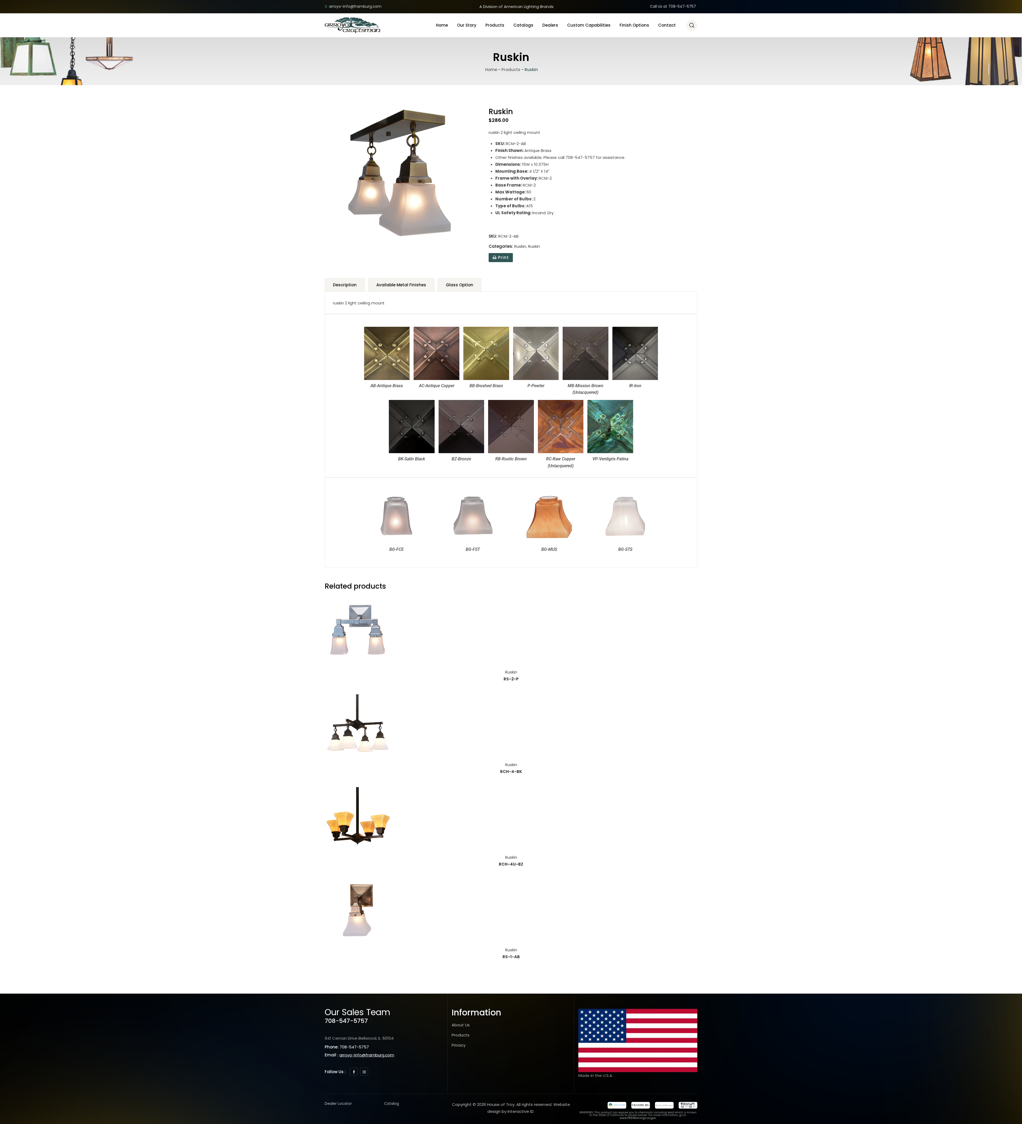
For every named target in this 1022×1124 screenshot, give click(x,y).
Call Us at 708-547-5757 (673, 6)
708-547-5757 (346, 1021)
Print (503, 257)
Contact (667, 25)
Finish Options (634, 25)
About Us (461, 1025)
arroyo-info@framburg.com (355, 6)
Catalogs (523, 25)
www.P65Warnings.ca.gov (638, 1118)
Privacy (458, 1045)
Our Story (466, 25)
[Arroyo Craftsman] (352, 25)
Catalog (391, 1103)
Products (494, 25)
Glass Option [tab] (459, 285)
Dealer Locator (338, 1103)
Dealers (550, 25)
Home (442, 25)
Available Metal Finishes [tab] (401, 285)
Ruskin (520, 246)
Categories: (501, 246)
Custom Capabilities (589, 25)
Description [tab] (345, 285)
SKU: (493, 236)
